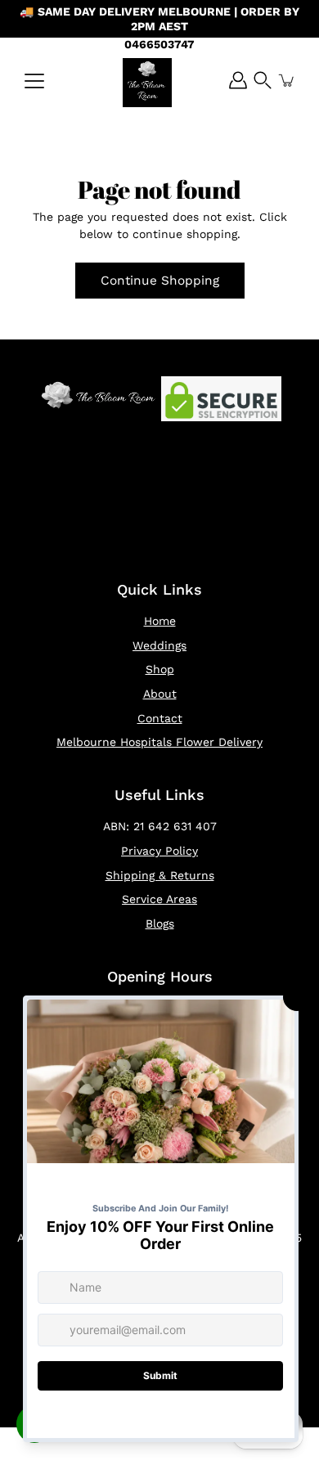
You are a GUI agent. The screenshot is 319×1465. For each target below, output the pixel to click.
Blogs (160, 923)
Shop (160, 669)
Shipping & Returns (160, 875)
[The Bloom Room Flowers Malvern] (147, 82)
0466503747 (159, 44)
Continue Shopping (160, 280)
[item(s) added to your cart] (287, 80)
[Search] (263, 80)
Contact (159, 718)
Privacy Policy (159, 850)
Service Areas (159, 899)
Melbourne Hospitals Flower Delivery (159, 741)
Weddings (159, 645)
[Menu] (34, 81)
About (160, 693)
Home (160, 620)
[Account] (238, 80)
